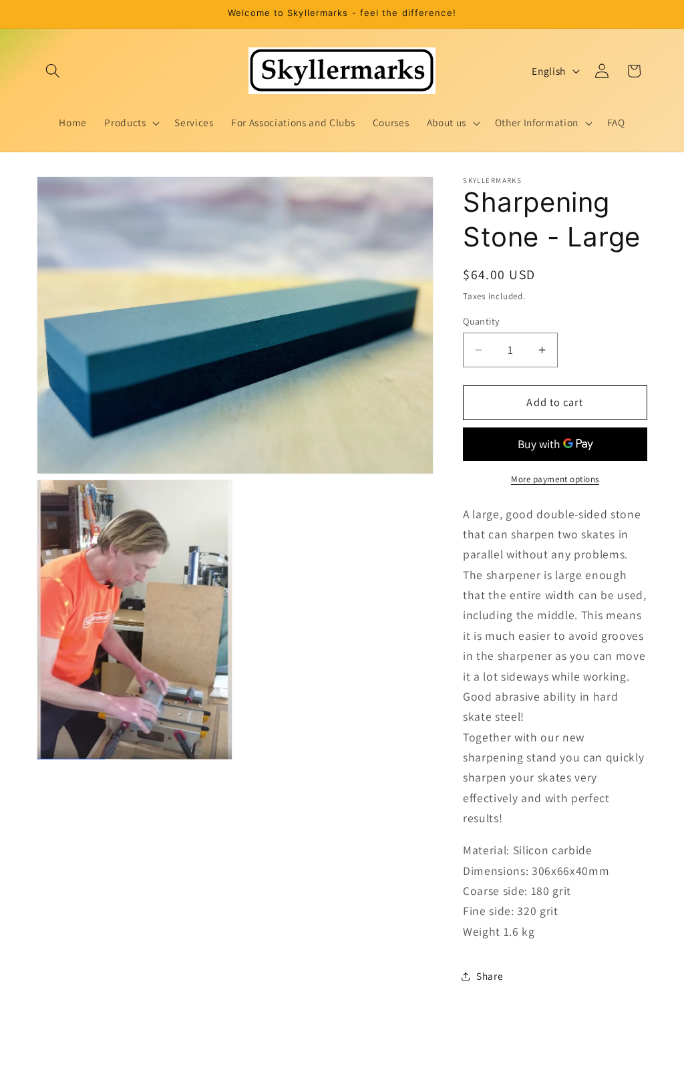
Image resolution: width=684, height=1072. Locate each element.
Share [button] (489, 975)
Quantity (481, 321)
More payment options (555, 479)
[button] (53, 71)
